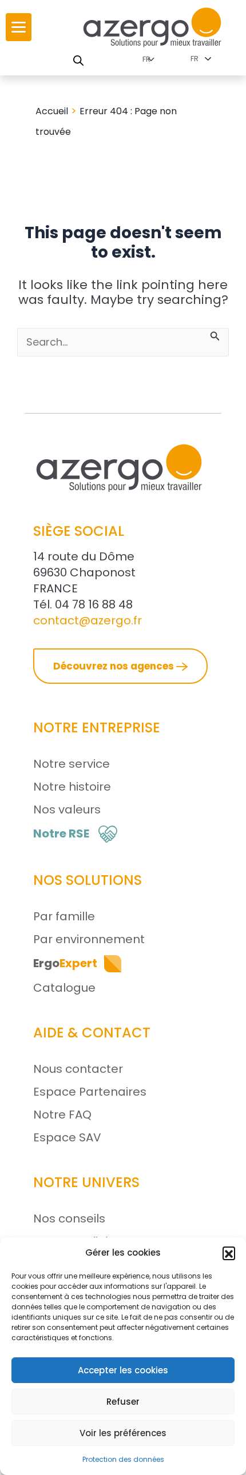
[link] (18, 27)
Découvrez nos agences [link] (114, 666)
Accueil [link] (51, 111)
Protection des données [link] (123, 1459)
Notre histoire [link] (72, 787)
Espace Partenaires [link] (89, 1092)
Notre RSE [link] (61, 833)
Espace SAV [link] (67, 1137)
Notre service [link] (71, 764)
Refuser (123, 1402)
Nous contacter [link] (78, 1069)
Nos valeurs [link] (67, 809)
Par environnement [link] (89, 939)
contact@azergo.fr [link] (87, 620)
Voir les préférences (123, 1433)
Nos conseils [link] (69, 1219)
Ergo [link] (65, 963)
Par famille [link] (64, 916)
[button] (229, 1252)
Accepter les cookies (123, 1370)
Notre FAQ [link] (62, 1115)
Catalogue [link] (64, 988)
